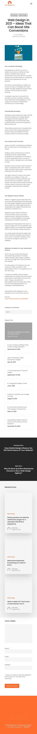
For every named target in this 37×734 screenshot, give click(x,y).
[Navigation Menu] (31, 4)
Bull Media (19, 35)
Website (7, 665)
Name (7, 648)
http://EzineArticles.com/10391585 (16, 299)
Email (7, 657)
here (26, 293)
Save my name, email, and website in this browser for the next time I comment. (18, 677)
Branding (14, 15)
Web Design (23, 15)
